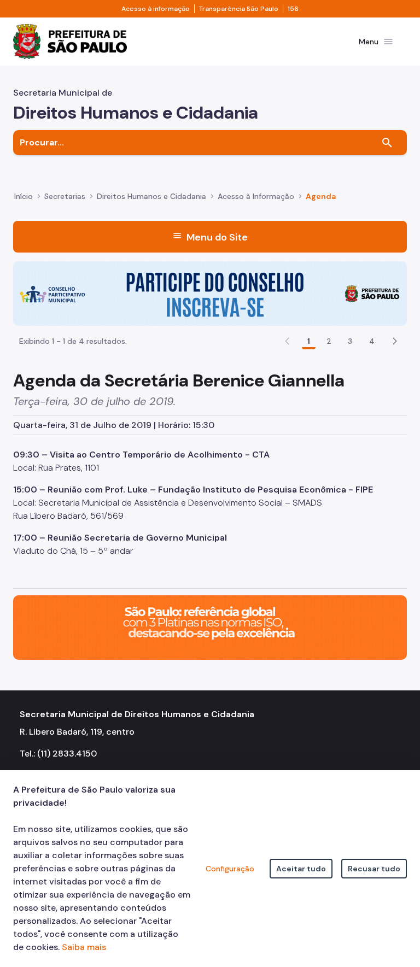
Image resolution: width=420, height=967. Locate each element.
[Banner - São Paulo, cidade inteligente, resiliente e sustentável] (210, 626)
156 (293, 8)
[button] (395, 341)
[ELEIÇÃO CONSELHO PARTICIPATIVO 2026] (210, 292)
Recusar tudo (374, 869)
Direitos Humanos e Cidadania (151, 196)
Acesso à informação (155, 8)
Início (23, 196)
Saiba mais (84, 947)
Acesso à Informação (256, 196)
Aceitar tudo (301, 869)
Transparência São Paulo (238, 8)
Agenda (321, 196)
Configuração (230, 869)
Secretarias (64, 196)
